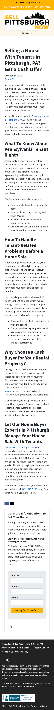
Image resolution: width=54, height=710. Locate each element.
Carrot (44, 706)
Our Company (42, 7)
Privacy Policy (21, 651)
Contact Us (7, 651)
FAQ (42, 643)
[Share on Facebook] (6, 503)
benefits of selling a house (22, 447)
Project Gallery (41, 647)
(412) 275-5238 (29, 489)
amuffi (11, 79)
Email (14, 597)
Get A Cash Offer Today (18, 7)
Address (16, 575)
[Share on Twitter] (12, 503)
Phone (15, 586)
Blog (18, 647)
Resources (27, 647)
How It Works (32, 643)
